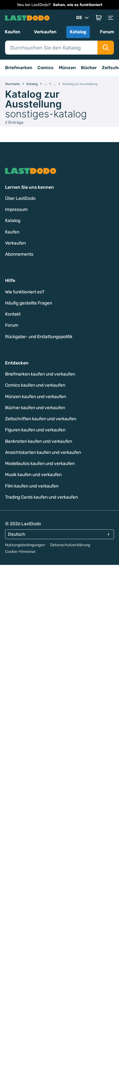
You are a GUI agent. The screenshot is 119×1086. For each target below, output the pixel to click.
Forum (107, 32)
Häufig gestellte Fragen (28, 303)
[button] (98, 17)
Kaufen (12, 32)
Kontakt (13, 314)
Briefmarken (18, 67)
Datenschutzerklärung (70, 545)
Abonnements (19, 254)
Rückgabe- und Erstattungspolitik (38, 336)
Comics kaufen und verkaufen (35, 385)
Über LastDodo (20, 198)
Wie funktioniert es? (24, 292)
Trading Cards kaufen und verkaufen (41, 497)
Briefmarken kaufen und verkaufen (40, 374)
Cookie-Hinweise (20, 551)
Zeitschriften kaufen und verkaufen (40, 419)
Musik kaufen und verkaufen (33, 474)
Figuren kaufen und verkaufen (35, 430)
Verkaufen (45, 32)
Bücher (89, 67)
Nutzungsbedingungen (25, 545)
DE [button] (79, 17)
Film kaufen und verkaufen (31, 486)
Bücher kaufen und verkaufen (35, 407)
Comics (45, 67)
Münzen (67, 67)
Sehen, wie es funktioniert (77, 5)
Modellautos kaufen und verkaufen (40, 463)
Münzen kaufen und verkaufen (35, 396)
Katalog (78, 32)
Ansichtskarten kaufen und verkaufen (43, 452)
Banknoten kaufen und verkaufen (38, 441)
